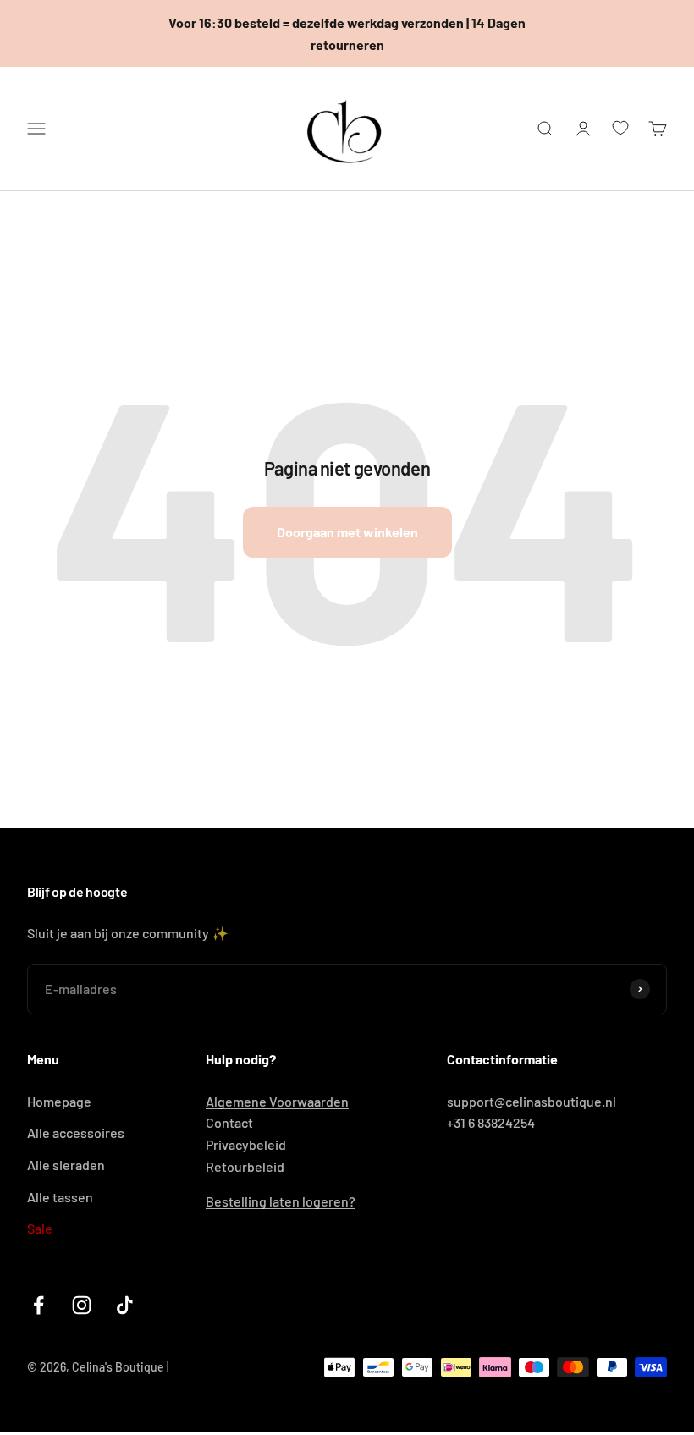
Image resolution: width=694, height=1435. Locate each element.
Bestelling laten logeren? (280, 1201)
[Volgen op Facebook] (38, 1305)
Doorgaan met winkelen (347, 532)
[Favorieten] (620, 127)
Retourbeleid (245, 1166)
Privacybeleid (246, 1144)
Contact (229, 1122)
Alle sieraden (66, 1165)
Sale (39, 1228)
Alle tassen (60, 1197)
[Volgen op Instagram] (81, 1305)
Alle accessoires (75, 1132)
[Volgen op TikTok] (124, 1305)
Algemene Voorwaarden (277, 1101)
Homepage (59, 1101)
